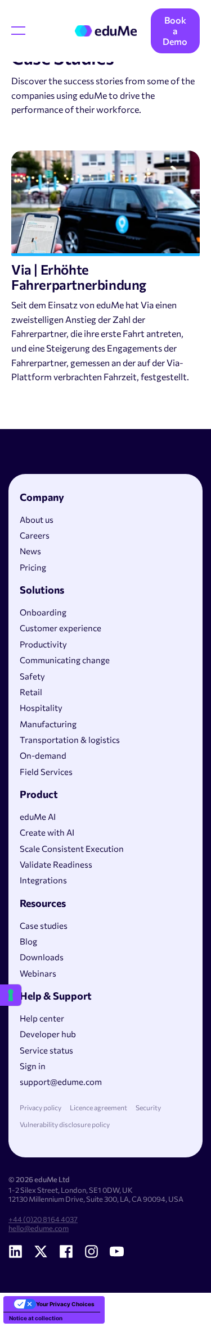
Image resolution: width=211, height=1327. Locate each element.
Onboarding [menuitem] (43, 612)
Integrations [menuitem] (43, 880)
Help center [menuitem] (42, 1018)
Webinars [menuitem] (38, 973)
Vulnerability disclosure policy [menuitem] (65, 1124)
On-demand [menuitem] (43, 755)
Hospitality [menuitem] (41, 708)
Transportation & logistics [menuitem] (70, 740)
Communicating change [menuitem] (65, 660)
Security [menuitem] (148, 1107)
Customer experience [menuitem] (60, 628)
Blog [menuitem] (28, 941)
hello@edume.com (38, 1228)
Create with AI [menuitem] (47, 832)
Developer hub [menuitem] (48, 1034)
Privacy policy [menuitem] (40, 1107)
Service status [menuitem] (46, 1050)
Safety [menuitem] (32, 676)
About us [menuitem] (36, 519)
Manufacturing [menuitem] (48, 724)
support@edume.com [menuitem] (61, 1082)
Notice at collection (35, 1318)
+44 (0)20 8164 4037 (43, 1219)
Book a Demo (175, 31)
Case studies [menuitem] (44, 925)
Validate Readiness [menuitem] (56, 864)
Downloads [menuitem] (42, 957)
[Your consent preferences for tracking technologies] (10, 995)
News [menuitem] (30, 551)
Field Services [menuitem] (46, 772)
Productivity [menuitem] (43, 644)
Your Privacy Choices (65, 1304)
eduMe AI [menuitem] (38, 816)
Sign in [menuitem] (33, 1066)
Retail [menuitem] (31, 692)
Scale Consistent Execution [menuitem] (72, 848)
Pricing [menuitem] (33, 567)
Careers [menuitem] (35, 535)
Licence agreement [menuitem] (98, 1107)
